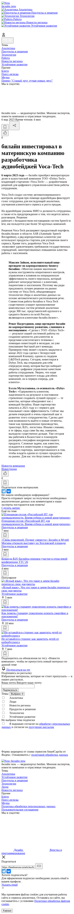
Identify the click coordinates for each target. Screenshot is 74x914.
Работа (5, 57)
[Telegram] (3, 491)
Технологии (8, 54)
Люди (4, 786)
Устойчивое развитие (14, 64)
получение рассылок (41, 727)
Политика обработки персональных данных (28, 806)
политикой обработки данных (49, 754)
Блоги (5, 70)
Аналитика (8, 48)
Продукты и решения (14, 51)
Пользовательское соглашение (19, 809)
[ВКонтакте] (8, 491)
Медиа (5, 77)
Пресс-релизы (9, 74)
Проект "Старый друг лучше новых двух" (27, 80)
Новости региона (12, 61)
